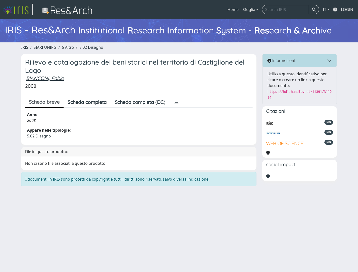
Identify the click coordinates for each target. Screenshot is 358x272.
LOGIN (347, 9)
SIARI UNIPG (45, 47)
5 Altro (68, 47)
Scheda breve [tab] (44, 102)
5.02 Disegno (91, 47)
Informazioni (283, 60)
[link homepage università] (69, 9)
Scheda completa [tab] (87, 102)
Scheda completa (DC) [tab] (140, 102)
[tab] (176, 102)
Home (233, 9)
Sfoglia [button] (249, 9)
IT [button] (324, 9)
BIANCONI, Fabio (45, 78)
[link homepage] (18, 9)
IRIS (24, 47)
